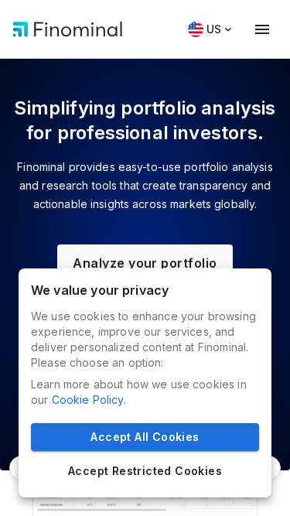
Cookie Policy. (89, 399)
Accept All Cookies (144, 436)
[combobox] (208, 30)
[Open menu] (262, 29)
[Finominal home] (68, 29)
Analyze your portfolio (145, 263)
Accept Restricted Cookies (145, 470)
